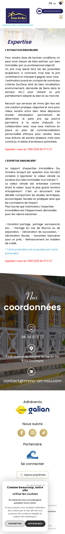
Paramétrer (15, 523)
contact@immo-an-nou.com (32, 381)
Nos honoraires (48, 511)
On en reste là (33, 485)
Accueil (11, 32)
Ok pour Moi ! (35, 523)
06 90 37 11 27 (32, 337)
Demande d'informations (52, 11)
